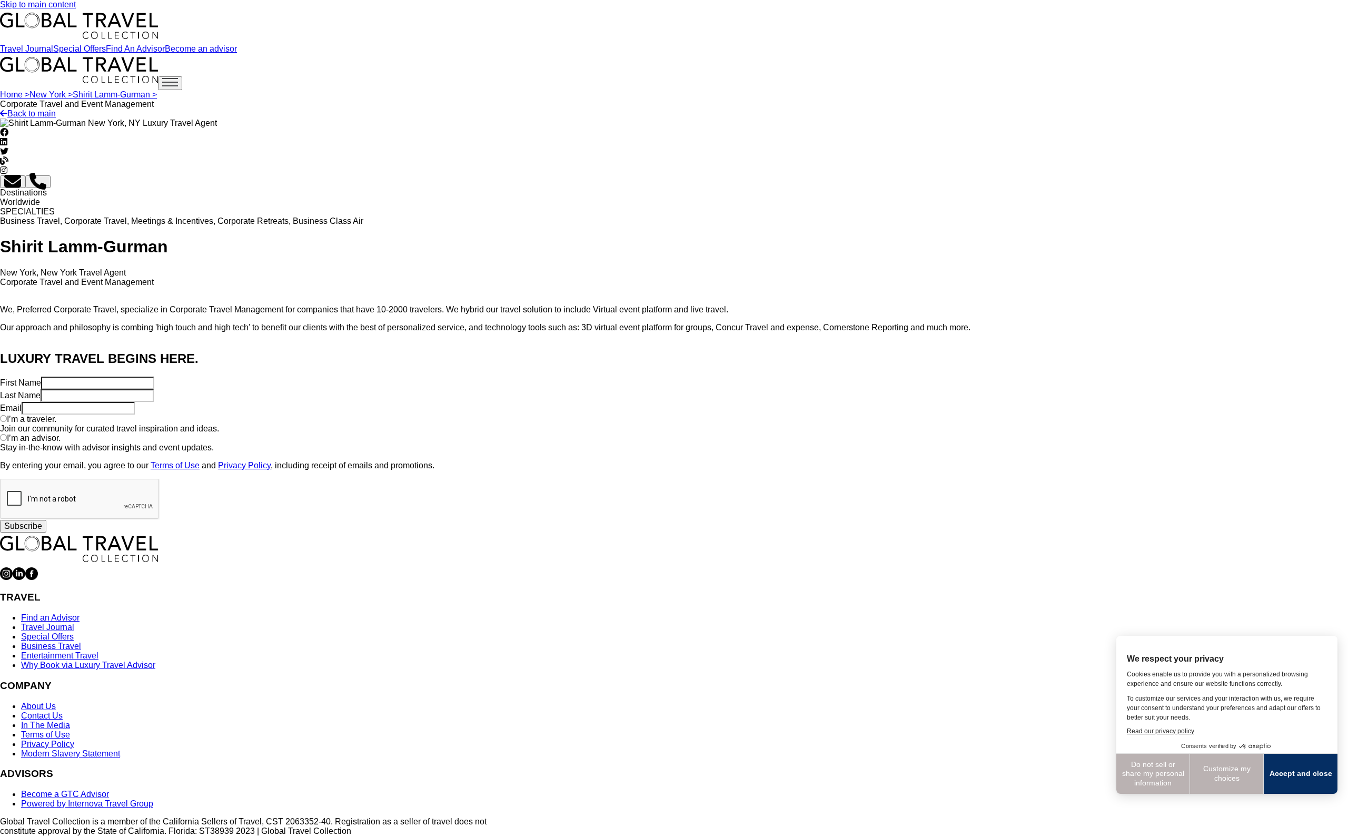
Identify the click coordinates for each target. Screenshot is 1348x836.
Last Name (20, 395)
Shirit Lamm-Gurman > (115, 94)
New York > (51, 94)
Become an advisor (201, 48)
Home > (14, 94)
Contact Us (42, 715)
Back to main (31, 113)
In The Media (45, 725)
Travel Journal (26, 48)
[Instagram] (6, 577)
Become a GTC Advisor (65, 794)
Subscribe (23, 526)
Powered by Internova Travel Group (87, 803)
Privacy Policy (244, 465)
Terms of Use (175, 465)
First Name (20, 382)
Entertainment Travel (59, 655)
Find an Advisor (50, 617)
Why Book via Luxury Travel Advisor (88, 665)
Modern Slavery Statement (70, 753)
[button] (12, 181)
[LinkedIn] (19, 577)
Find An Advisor (135, 48)
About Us (38, 706)
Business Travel (51, 646)
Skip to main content (38, 4)
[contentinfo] (79, 25)
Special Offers (79, 48)
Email (11, 408)
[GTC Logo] (79, 549)
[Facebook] (31, 577)
